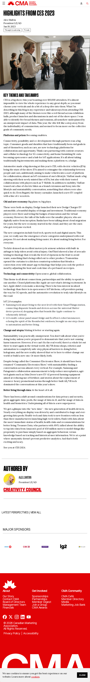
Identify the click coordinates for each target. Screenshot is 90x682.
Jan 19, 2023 (10, 26)
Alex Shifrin (25, 477)
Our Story (8, 596)
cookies (35, 676)
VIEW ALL (35, 512)
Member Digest (41, 602)
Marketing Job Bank (73, 604)
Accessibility (30, 633)
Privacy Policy (12, 633)
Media (65, 602)
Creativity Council (23, 489)
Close (82, 675)
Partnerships (39, 599)
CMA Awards (39, 607)
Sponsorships (40, 596)
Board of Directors (14, 602)
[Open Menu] (4, 3)
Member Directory (72, 599)
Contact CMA (11, 599)
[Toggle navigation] (86, 3)
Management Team (14, 604)
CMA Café (67, 596)
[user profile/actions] (81, 3)
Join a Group (39, 604)
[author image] (9, 479)
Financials (8, 607)
